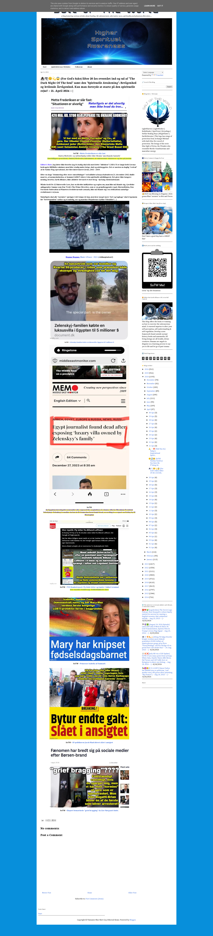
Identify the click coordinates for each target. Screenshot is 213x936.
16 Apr (152, 492)
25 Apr (152, 431)
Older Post (132, 893)
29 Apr (152, 416)
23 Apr (152, 438)
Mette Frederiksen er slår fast (92, 153)
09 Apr (152, 518)
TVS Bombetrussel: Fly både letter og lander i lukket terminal (93, 587)
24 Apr (152, 435)
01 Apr (152, 548)
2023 (147, 564)
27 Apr (152, 424)
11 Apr (152, 511)
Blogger (133, 920)
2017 (147, 586)
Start (44, 67)
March (149, 552)
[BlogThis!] (49, 820)
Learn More (149, 6)
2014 (147, 597)
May (148, 406)
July (148, 398)
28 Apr (152, 420)
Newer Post (46, 893)
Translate (159, 75)
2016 (147, 590)
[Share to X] (51, 820)
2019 (147, 579)
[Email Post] (42, 820)
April (149, 409)
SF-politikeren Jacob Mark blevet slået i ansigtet (92, 743)
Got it (160, 6)
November (151, 384)
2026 (147, 369)
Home (90, 893)
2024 (147, 377)
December (151, 380)
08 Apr (152, 522)
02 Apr (152, 544)
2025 (147, 373)
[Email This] (46, 820)
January (150, 560)
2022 (147, 568)
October (150, 387)
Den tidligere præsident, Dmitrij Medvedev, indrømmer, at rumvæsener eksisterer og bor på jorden (89, 158)
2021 (147, 571)
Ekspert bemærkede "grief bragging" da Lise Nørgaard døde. (93, 811)
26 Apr (152, 427)
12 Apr (152, 507)
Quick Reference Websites (60, 67)
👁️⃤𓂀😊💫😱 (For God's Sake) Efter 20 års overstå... (156, 471)
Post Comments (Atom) (95, 899)
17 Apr (152, 489)
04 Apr (152, 537)
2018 (147, 583)
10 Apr (152, 514)
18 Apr (152, 485)
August (150, 395)
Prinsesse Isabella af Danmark (92, 664)
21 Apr (152, 446)
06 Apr (152, 529)
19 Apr (152, 481)
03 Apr (152, 540)
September (151, 391)
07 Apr (152, 525)
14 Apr (152, 500)
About (89, 67)
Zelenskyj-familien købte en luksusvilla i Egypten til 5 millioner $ (92, 342)
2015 (147, 594)
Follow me (79, 67)
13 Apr (152, 503)
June (149, 402)
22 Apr (152, 442)
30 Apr (152, 413)
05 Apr (152, 533)
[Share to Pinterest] (55, 820)
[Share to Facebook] (53, 820)
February (150, 556)
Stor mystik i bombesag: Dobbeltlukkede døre (89, 590)
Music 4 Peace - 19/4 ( (89, 257)
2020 (147, 575)
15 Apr (152, 496)
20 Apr (152, 478)
